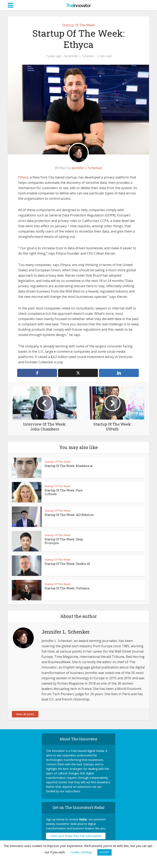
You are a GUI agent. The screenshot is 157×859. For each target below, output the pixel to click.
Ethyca (23, 177)
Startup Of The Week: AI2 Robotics (69, 515)
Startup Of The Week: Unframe (67, 588)
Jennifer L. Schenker (81, 56)
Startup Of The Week (78, 25)
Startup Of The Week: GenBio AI (67, 564)
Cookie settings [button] (81, 852)
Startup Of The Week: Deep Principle (64, 541)
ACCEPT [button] (104, 852)
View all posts (25, 714)
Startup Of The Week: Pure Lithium (64, 492)
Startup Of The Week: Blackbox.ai (69, 466)
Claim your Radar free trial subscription (75, 836)
